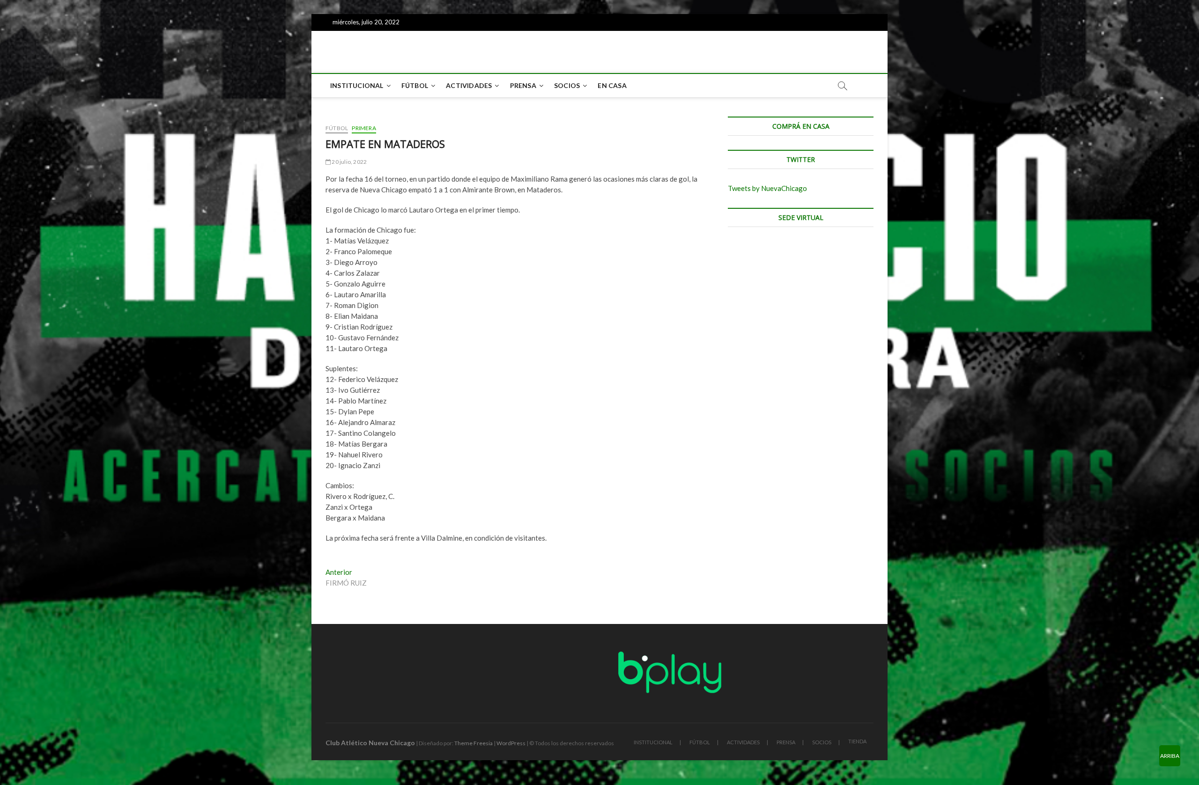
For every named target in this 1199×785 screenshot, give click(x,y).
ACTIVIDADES (469, 85)
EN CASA (612, 85)
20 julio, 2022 (349, 161)
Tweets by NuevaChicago (767, 188)
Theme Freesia (473, 743)
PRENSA (523, 85)
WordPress (510, 743)
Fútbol (337, 128)
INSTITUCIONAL (357, 85)
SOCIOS (567, 85)
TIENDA (857, 741)
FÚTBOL (414, 85)
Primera (364, 128)
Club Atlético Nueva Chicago (370, 743)
